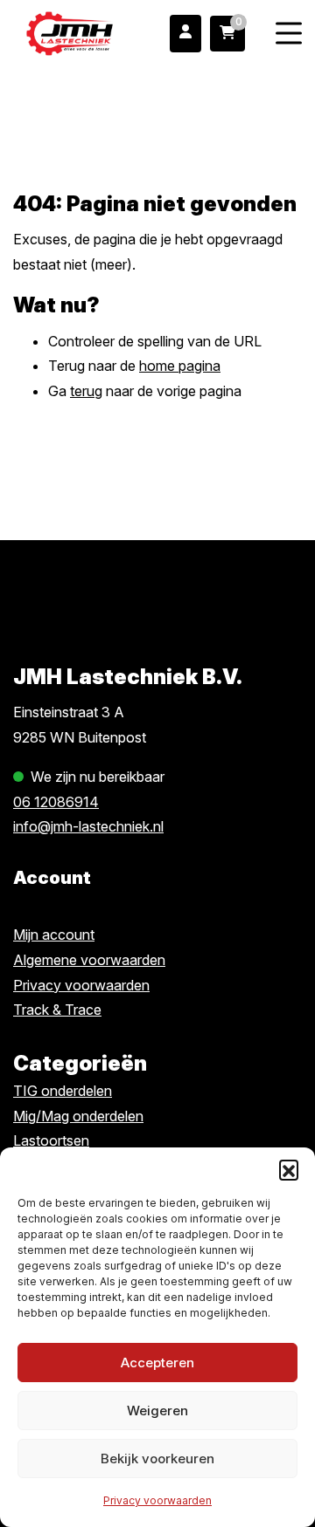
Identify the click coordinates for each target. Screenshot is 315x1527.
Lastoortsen (51, 1140)
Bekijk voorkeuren (157, 1458)
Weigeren (157, 1410)
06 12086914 (56, 802)
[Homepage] (70, 32)
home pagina (179, 365)
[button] (289, 1169)
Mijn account (53, 934)
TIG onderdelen (62, 1090)
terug (86, 391)
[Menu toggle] (289, 34)
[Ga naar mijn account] (185, 33)
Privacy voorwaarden (157, 1500)
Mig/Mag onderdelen (78, 1116)
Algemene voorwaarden (89, 960)
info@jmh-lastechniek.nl (88, 826)
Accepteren (157, 1362)
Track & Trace (57, 1009)
